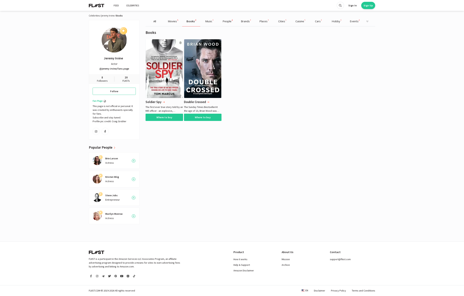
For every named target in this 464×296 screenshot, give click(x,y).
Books (191, 21)
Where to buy (164, 117)
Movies (173, 21)
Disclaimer (319, 290)
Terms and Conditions (363, 290)
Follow (114, 91)
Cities (282, 21)
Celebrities (94, 15)
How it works (240, 259)
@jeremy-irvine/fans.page (114, 68)
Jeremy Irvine (108, 15)
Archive (286, 264)
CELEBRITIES (132, 5)
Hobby (336, 21)
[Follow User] (133, 161)
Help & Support (241, 264)
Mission (286, 259)
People (228, 21)
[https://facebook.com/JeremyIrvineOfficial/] (105, 131)
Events (355, 21)
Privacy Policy (338, 290)
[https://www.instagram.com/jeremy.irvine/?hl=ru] (96, 131)
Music (209, 21)
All (154, 21)
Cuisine (300, 21)
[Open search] (340, 5)
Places (264, 21)
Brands (246, 21)
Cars (318, 21)
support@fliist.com (340, 259)
